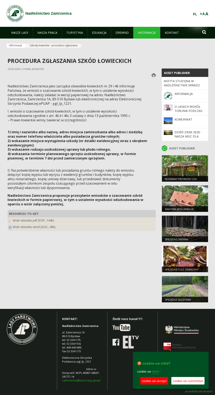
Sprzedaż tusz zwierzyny (182, 269)
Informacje (15, 45)
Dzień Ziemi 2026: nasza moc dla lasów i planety (187, 136)
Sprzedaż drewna (176, 239)
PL (195, 14)
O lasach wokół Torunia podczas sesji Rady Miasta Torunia (188, 113)
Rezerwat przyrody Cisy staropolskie (181, 180)
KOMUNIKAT (183, 119)
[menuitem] (20, 33)
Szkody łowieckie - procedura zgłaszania (53, 45)
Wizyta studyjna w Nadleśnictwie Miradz (182, 83)
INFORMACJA (183, 94)
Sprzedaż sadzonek (178, 300)
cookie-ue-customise (188, 381)
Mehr (156, 371)
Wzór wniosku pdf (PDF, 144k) (33, 220)
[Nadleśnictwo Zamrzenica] (15, 13)
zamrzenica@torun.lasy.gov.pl (81, 380)
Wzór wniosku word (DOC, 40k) (34, 227)
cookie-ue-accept (154, 381)
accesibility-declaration (198, 391)
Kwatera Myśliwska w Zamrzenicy (179, 211)
